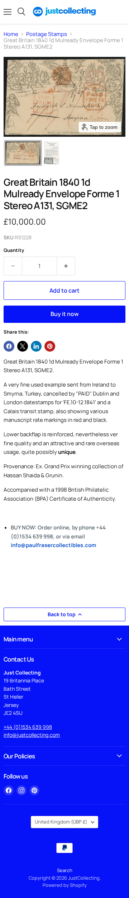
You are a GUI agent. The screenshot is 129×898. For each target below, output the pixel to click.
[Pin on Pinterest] (49, 346)
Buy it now (65, 314)
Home (11, 34)
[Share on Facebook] (9, 346)
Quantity (14, 250)
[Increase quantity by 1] (66, 266)
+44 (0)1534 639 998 (28, 726)
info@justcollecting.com (32, 734)
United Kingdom (61, 821)
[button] (23, 153)
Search (64, 870)
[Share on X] (22, 346)
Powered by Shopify (65, 885)
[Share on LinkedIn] (36, 346)
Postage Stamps (46, 34)
